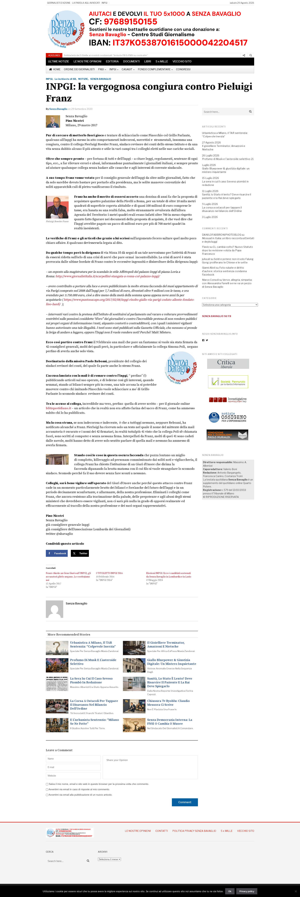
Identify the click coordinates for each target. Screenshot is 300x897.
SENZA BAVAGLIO (100, 79)
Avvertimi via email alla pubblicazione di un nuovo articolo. (80, 794)
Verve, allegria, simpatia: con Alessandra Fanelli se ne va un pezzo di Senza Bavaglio (227, 283)
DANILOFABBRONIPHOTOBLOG (221, 234)
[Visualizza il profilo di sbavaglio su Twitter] (207, 340)
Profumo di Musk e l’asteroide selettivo (93, 662)
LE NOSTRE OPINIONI (87, 61)
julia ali (206, 258)
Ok (229, 891)
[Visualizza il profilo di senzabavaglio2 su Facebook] (203, 340)
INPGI (104, 3)
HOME (56, 69)
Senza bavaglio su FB (216, 316)
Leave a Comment (59, 750)
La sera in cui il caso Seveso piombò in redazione (91, 680)
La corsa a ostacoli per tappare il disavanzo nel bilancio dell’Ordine (94, 705)
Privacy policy (246, 891)
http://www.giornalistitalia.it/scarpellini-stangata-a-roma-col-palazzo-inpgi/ (108, 276)
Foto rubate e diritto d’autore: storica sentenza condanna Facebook (224, 271)
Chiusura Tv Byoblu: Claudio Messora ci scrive (168, 703)
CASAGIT (127, 69)
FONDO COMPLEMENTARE (154, 69)
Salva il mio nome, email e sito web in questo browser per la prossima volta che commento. (99, 784)
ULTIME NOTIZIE (58, 61)
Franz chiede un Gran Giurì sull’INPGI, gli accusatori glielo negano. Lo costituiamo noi (68, 577)
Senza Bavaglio (58, 109)
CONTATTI (161, 830)
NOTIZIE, (83, 79)
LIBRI (147, 61)
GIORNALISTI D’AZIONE (58, 3)
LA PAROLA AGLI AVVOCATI (86, 3)
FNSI (101, 69)
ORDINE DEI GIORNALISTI (79, 69)
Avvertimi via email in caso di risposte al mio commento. (79, 789)
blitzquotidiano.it (58, 408)
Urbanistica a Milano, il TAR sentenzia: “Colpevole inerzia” (93, 645)
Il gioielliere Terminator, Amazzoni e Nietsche (166, 645)
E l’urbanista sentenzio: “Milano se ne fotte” (94, 722)
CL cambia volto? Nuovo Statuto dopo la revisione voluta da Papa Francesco (227, 250)
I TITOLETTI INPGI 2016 (109, 573)
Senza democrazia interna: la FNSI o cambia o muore (169, 722)
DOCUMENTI (131, 61)
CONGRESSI (183, 69)
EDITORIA (112, 61)
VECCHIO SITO (182, 61)
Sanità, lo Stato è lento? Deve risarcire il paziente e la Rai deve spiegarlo (169, 682)
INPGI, (49, 79)
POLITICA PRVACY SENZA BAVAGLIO (194, 830)
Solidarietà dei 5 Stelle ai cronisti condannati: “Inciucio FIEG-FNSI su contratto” (106, 55)
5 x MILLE (162, 61)
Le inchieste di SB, (66, 79)
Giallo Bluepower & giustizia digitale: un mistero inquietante (171, 662)
